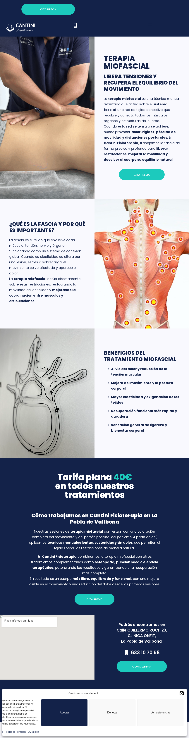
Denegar (112, 712)
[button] (181, 693)
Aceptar (64, 712)
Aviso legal (33, 732)
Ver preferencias (160, 712)
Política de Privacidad (16, 732)
